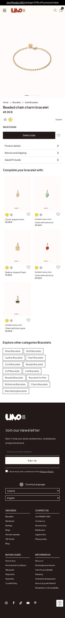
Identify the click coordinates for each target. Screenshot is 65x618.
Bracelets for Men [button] (37, 377)
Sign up (32, 460)
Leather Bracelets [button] (14, 357)
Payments (9, 579)
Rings (7, 530)
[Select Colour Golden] (10, 120)
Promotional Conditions (15, 565)
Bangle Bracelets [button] (34, 364)
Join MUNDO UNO (42, 516)
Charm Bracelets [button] (39, 384)
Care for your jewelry (44, 570)
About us (39, 561)
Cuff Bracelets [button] (12, 371)
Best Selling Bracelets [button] (16, 391)
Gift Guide (9, 539)
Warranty (39, 574)
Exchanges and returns (45, 565)
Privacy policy (41, 539)
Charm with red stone (44, 222)
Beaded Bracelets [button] (14, 377)
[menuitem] (7, 103)
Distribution (40, 530)
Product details (13, 146)
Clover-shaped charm (14, 219)
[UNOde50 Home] (18, 10)
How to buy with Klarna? (45, 583)
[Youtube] (28, 603)
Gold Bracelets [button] (33, 351)
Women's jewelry (12, 534)
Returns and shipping (15, 153)
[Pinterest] (35, 603)
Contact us (40, 521)
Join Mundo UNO (15, 2)
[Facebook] (13, 603)
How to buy (10, 561)
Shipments (10, 574)
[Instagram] (6, 603)
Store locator (41, 525)
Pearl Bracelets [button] (35, 357)
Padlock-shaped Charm (15, 272)
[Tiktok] (21, 603)
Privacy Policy (47, 471)
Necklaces (9, 521)
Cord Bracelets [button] (12, 364)
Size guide (9, 570)
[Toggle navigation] (4, 10)
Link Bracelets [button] (32, 371)
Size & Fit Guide (9, 127)
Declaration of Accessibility (46, 588)
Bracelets (16, 102)
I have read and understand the (31, 471)
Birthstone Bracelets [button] (15, 384)
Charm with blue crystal (15, 328)
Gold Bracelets (31, 102)
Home (6, 102)
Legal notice (40, 534)
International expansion (45, 579)
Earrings (8, 525)
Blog (7, 543)
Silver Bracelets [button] (12, 351)
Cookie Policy (11, 583)
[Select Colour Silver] (5, 120)
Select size (29, 135)
